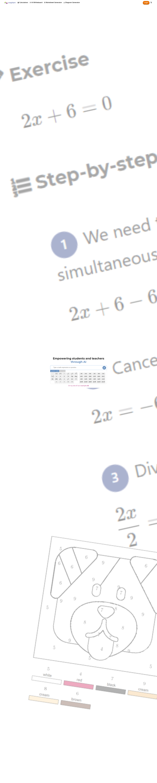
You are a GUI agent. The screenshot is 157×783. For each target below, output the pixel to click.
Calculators (23, 2)
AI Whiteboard (36, 2)
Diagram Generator (72, 2)
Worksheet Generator (53, 2)
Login (146, 2)
